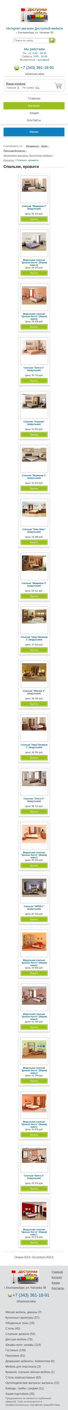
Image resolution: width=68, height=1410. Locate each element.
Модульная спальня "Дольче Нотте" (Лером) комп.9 (34, 1016)
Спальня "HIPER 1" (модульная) (34, 907)
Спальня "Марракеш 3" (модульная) (34, 584)
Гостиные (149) (15, 1350)
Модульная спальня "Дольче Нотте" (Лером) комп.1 (34, 1124)
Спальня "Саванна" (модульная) (34, 422)
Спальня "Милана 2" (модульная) (34, 692)
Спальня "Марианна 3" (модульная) (34, 207)
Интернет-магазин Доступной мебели (27, 155)
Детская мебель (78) (18, 1339)
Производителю (15, 150)
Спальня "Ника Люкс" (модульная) (34, 530)
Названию (33, 146)
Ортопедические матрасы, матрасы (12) (32, 1382)
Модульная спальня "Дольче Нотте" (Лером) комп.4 (34, 1070)
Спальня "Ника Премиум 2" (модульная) (34, 638)
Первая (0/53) (22, 1256)
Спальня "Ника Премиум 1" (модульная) (34, 746)
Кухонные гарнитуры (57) (22, 1317)
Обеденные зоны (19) (19, 1323)
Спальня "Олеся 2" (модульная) (34, 799)
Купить (34, 219)
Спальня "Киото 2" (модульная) (34, 1177)
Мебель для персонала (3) (23, 1366)
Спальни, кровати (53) (20, 1333)
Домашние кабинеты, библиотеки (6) (29, 1361)
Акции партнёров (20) (19, 1393)
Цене (45, 146)
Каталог (34, 106)
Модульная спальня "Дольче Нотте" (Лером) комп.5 (34, 855)
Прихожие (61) (15, 1355)
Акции (34, 113)
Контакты (34, 120)
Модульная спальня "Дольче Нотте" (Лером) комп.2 (34, 963)
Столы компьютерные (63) (23, 1377)
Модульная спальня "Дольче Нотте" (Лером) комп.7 (34, 1232)
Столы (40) (12, 1328)
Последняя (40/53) (43, 1256)
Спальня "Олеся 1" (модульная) (34, 369)
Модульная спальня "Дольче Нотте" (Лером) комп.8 (34, 316)
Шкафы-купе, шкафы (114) (23, 1344)
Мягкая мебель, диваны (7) (23, 1312)
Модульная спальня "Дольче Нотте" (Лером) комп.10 (34, 262)
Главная (34, 98)
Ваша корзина (15, 83)
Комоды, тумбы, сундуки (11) (24, 1388)
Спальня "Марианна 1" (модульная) (34, 476)
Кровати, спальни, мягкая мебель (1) (29, 1372)
